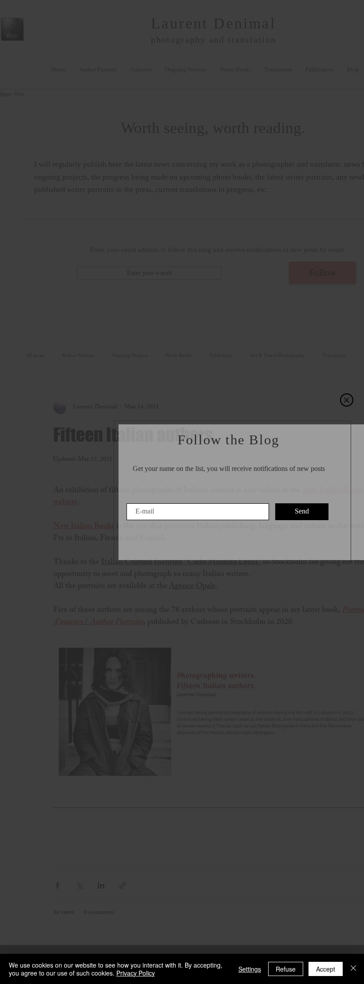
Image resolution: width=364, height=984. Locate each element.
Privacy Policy (135, 972)
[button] (346, 400)
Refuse (286, 968)
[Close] (353, 969)
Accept (325, 968)
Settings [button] (249, 968)
